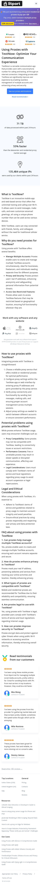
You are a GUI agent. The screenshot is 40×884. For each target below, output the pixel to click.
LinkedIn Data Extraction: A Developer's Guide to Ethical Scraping (18, 806)
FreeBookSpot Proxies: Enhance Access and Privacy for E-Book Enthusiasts (19, 857)
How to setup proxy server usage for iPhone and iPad (18, 812)
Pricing (24, 783)
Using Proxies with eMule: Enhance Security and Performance (18, 850)
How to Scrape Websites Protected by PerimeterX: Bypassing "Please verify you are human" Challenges (20, 829)
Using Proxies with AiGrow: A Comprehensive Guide (19, 841)
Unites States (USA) (8, 783)
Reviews (24, 795)
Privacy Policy (27, 874)
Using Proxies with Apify (10, 845)
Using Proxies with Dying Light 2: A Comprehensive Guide (19, 863)
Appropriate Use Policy (10, 874)
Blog (23, 791)
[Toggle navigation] (36, 3)
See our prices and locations (20, 91)
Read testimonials (19, 97)
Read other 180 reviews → (12, 769)
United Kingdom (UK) (9, 787)
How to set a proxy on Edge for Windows (16, 824)
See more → (34, 23)
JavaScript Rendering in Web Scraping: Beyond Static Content (19, 819)
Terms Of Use (7, 878)
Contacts (25, 787)
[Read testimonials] (10, 34)
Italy (3, 791)
